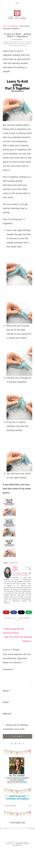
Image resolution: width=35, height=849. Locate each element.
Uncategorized (13, 26)
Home (5, 26)
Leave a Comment (24, 618)
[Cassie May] (7, 569)
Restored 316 (17, 845)
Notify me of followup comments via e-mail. (15, 727)
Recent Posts (14, 562)
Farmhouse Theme (22, 843)
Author (6, 562)
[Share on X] (21, 612)
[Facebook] (30, 569)
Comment (8, 669)
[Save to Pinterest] (6, 612)
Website (7, 713)
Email (6, 702)
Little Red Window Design (20, 575)
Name (6, 691)
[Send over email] (28, 612)
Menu (17, 3)
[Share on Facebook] (13, 612)
